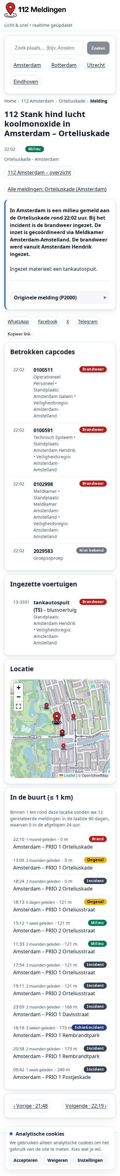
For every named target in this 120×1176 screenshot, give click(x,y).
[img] (60, 728)
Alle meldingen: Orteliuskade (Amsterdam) (57, 189)
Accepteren (26, 1160)
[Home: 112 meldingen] (35, 10)
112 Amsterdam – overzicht (39, 172)
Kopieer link (19, 333)
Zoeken (98, 48)
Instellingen (90, 1160)
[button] (57, 721)
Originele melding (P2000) (45, 297)
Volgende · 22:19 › (86, 1105)
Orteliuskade (72, 101)
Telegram (88, 321)
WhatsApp (18, 321)
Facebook (47, 321)
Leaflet (69, 775)
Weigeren (57, 1160)
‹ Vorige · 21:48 (31, 1105)
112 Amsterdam (37, 101)
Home (10, 101)
